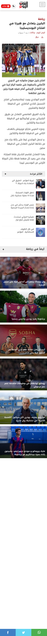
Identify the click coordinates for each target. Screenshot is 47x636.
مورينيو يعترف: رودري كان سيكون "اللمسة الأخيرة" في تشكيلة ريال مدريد (24, 419)
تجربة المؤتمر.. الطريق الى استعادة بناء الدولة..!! (23, 182)
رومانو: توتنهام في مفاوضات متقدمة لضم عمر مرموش (24, 385)
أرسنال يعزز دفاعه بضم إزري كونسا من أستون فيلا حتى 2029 (26, 351)
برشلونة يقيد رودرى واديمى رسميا (28, 319)
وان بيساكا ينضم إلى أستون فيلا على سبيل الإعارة (24, 283)
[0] (8, 632)
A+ (37, 37)
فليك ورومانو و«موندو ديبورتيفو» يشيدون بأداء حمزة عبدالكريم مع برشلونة (25, 453)
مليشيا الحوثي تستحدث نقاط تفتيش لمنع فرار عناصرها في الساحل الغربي (22, 220)
